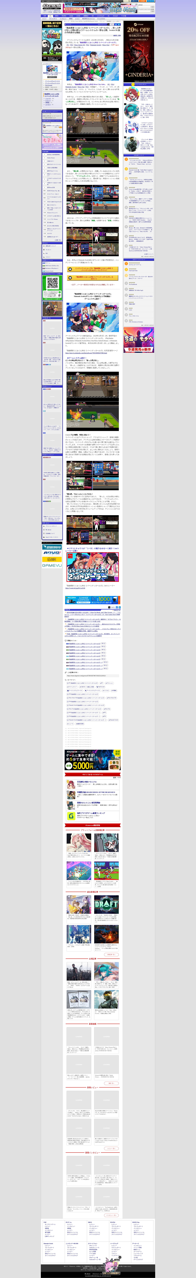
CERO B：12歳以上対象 (87, 687)
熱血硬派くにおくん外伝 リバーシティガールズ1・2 (85, 662)
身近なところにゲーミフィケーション (54, 229)
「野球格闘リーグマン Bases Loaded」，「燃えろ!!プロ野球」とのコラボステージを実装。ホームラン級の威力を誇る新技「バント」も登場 (106, 884)
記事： (57, 127)
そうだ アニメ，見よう (53, 194)
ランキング (150, 1)
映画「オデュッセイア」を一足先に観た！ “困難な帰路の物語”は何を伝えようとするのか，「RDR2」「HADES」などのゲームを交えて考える (52, 337)
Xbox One (105, 45)
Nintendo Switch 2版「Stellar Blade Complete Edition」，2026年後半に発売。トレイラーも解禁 (141, 171)
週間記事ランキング (51, 246)
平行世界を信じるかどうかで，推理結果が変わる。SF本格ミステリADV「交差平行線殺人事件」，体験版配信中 (141, 239)
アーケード (135, 1243)
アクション (110, 683)
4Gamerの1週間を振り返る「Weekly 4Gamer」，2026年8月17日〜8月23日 (104, 1076)
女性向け (86, 16)
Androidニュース (94, 1247)
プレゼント (48, 249)
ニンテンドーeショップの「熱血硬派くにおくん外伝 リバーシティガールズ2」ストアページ (94, 269)
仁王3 (130, 310)
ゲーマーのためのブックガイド (54, 197)
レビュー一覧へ (111, 1148)
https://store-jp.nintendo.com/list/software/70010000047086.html (86, 353)
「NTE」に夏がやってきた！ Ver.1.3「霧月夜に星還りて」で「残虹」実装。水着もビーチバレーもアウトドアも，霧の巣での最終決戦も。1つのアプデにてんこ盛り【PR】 (106, 985)
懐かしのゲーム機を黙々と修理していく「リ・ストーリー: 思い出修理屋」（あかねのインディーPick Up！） (78, 1077)
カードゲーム (138, 1251)
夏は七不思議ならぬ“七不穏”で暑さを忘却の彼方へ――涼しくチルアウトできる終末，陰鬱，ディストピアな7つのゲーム (52, 381)
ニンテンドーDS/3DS (72, 1243)
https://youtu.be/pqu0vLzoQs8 (75, 588)
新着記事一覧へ (111, 954)
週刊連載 (47, 1232)
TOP (44, 16)
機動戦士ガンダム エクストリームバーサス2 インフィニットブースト (141, 297)
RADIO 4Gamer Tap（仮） (53, 190)
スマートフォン (92, 1243)
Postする (112, 24)
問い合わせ (71, 1)
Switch (71, 16)
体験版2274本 (57, 12)
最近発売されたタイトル (88, 18)
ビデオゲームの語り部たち (54, 216)
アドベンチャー (72, 687)
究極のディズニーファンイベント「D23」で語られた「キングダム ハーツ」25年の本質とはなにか (52, 518)
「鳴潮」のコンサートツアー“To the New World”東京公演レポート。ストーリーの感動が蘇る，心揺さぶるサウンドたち (78, 855)
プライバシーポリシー (51, 526)
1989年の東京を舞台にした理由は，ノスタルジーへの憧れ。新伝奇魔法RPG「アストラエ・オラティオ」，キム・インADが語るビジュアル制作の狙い (52, 474)
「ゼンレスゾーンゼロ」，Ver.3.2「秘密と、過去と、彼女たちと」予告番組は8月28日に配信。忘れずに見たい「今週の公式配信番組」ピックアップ (106, 856)
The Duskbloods (133, 284)
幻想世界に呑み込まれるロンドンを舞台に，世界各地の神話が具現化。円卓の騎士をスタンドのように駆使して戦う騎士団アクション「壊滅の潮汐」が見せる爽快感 (78, 1141)
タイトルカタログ (72, 1234)
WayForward (48, 85)
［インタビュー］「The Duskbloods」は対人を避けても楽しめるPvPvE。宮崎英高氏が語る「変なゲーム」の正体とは (106, 1209)
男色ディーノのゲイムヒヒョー (54, 174)
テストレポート (116, 1247)
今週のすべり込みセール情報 (54, 183)
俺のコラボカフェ (51, 205)
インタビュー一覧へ (111, 1215)
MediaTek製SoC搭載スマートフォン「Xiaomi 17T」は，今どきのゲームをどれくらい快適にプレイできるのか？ (106, 1112)
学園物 (114, 690)
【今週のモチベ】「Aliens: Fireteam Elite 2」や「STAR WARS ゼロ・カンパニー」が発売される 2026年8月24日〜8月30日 (106, 1049)
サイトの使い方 (62, 1)
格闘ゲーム (137, 1249)
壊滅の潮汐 (132, 304)
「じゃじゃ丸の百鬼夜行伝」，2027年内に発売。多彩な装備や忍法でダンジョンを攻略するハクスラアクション (78, 883)
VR (93, 16)
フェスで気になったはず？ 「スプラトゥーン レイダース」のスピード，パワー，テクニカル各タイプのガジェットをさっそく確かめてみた (52, 428)
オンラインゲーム (50, 1224)
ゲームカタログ (101, 18)
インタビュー (63, 18)
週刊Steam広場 (51, 187)
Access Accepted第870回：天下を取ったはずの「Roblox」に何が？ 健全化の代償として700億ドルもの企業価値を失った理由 (140, 191)
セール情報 (92, 1251)
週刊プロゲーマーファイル (54, 164)
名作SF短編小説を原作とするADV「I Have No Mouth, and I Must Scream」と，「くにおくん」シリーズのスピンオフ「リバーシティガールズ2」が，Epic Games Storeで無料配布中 (93, 614)
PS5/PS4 (64, 16)
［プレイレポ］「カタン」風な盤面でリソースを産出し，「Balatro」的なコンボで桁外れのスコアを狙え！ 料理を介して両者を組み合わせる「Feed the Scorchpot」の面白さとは (78, 1113)
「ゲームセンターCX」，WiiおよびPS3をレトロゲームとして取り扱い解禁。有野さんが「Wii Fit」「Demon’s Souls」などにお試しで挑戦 (141, 162)
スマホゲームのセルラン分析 (54, 179)
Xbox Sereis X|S (79, 45)
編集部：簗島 (117, 35)
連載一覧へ (59, 240)
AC (109, 16)
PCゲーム (47, 262)
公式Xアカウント (51, 1)
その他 (136, 1257)
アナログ (115, 16)
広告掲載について (50, 533)
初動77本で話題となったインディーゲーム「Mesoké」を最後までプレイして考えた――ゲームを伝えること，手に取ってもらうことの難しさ (52, 450)
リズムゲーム (138, 1255)
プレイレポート (53, 18)
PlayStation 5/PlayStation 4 (51, 268)
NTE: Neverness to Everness (136, 322)
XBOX (56, 16)
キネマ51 (49, 233)
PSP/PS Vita (135, 1222)
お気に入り (135, 1)
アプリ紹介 (92, 1253)
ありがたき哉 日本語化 (53, 225)
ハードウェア (100, 16)
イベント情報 (138, 1247)
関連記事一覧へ (117, 610)
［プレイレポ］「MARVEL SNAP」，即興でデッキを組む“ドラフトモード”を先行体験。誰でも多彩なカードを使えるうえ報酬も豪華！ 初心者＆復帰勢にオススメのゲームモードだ (106, 919)
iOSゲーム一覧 (93, 1257)
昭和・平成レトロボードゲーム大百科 (54, 208)
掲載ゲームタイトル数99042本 (51, 10)
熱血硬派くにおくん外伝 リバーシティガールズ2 (52, 73)
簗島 (80, 723)
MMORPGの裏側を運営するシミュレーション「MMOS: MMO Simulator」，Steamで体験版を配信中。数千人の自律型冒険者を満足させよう (140, 220)
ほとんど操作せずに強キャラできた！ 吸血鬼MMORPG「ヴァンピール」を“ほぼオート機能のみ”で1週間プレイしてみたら (52, 406)
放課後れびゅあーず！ (52, 236)
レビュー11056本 (47, 12)
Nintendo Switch (49, 271)
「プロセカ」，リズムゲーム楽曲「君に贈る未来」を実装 (78, 945)
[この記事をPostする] (108, 24)
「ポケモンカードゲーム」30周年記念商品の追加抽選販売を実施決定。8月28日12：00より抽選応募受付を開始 (141, 181)
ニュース (48, 98)
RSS (43, 1)
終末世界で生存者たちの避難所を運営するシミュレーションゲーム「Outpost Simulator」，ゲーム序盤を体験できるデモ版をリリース (106, 947)
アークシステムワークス (52, 81)
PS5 (71, 45)
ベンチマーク (116, 1255)
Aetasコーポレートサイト (52, 537)
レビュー (44, 18)
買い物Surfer (50, 222)
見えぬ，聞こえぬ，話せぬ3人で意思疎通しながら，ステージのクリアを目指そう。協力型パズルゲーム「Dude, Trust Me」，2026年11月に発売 (141, 229)
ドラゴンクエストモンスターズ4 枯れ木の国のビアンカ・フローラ (141, 277)
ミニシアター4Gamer (52, 219)
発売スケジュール (72, 1232)
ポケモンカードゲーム (135, 264)
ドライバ (48, 257)
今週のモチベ (50, 161)
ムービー (77, 18)
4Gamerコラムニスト (52, 212)
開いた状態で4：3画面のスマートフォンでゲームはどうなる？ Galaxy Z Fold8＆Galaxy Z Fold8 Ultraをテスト (106, 1140)
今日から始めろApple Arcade (54, 201)
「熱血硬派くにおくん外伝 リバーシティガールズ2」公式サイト (94, 278)
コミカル (106, 690)
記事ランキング (49, 1236)
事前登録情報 (93, 1249)
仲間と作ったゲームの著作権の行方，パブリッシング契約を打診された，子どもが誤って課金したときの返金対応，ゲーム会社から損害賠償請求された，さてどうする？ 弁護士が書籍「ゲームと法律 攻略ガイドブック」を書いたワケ (78, 1014)
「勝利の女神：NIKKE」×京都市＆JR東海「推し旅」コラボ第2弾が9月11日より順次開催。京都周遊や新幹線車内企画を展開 (78, 917)
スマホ (78, 16)
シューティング (138, 1253)
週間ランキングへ (149, 254)
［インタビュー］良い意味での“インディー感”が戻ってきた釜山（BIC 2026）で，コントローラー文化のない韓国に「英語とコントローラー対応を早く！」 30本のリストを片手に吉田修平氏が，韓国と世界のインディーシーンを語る (52, 496)
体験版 (70, 18)
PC (50, 16)
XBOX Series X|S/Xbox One (52, 265)
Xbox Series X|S (112, 698)
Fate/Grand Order (133, 270)
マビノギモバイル (134, 316)
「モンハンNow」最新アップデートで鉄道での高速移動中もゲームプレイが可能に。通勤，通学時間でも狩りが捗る (140, 200)
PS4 (87, 45)
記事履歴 (142, 1)
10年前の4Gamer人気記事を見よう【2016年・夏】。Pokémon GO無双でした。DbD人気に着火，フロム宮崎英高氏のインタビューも (52, 359)
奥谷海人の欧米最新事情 (53, 154)
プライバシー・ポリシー (98, 1273)
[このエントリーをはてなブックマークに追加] (119, 25)
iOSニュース (93, 1245)
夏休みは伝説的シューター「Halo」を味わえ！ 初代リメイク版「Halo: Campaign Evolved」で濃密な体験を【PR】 (105, 1011)
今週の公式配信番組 (52, 167)
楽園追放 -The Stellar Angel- (136, 290)
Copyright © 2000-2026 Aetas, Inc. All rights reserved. (98, 1275)
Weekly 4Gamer (51, 157)
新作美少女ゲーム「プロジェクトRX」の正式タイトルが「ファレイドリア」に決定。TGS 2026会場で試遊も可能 (141, 210)
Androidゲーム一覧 (95, 1259)
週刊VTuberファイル (52, 171)
